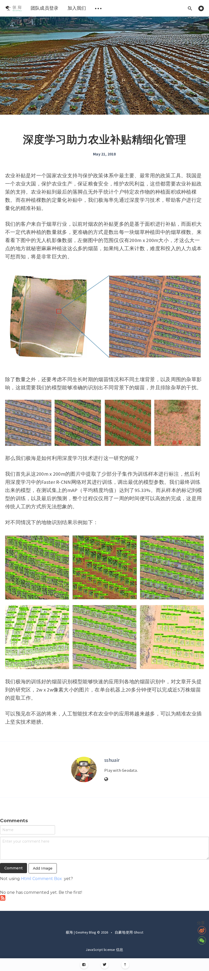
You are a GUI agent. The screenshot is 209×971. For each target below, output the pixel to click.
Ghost (138, 932)
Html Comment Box (41, 878)
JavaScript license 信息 (104, 949)
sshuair (112, 760)
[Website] (106, 779)
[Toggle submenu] (98, 8)
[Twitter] (105, 965)
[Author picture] (84, 769)
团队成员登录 (45, 8)
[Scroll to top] (125, 965)
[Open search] (190, 8)
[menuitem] (13, 8)
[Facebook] (84, 965)
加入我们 (77, 8)
